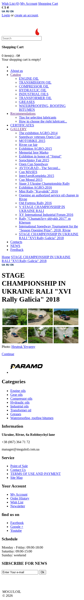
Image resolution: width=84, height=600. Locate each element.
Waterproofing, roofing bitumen (31, 418)
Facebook (17, 523)
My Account (28, 3)
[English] (12, 11)
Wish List (16, 502)
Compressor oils (21, 398)
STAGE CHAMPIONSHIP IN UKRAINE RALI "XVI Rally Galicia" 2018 (36, 259)
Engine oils (18, 391)
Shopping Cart (48, 3)
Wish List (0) (10, 3)
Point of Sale (19, 466)
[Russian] (7, 11)
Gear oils (16, 394)
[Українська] (3, 11)
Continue (8, 354)
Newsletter (17, 506)
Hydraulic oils (20, 402)
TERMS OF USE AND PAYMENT (35, 474)
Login (6, 15)
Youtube (16, 530)
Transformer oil (20, 410)
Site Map (16, 477)
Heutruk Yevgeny (23, 347)
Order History (19, 498)
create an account (26, 15)
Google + (16, 526)
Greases (15, 414)
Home (6, 257)
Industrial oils (19, 406)
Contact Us (18, 470)
